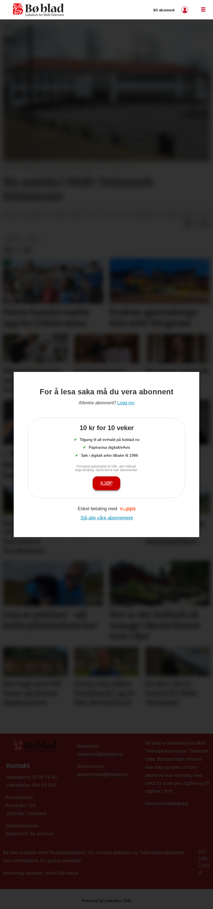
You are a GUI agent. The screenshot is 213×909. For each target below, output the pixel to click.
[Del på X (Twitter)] (196, 224)
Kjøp (106, 483)
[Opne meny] (203, 10)
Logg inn (185, 9)
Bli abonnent (163, 10)
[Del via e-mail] (205, 224)
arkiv (33, 238)
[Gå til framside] (38, 9)
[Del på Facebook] (187, 224)
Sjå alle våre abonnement (106, 517)
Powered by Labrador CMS (107, 900)
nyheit (13, 238)
